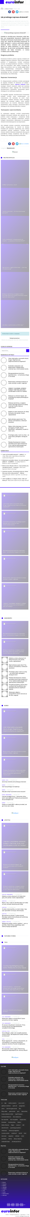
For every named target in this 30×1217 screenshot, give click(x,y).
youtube (17, 1205)
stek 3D (20, 1133)
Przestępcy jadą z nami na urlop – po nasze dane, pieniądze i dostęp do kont (18, 436)
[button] (3, 244)
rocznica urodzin (5, 1133)
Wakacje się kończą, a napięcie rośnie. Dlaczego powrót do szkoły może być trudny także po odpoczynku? (18, 405)
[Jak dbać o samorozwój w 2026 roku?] (15, 314)
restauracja (4, 1130)
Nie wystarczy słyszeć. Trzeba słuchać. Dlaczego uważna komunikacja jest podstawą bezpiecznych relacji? (15, 916)
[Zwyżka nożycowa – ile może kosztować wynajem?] (15, 202)
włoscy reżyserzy (18, 1138)
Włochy (10, 1138)
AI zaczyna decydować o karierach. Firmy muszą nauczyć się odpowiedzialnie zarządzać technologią (13, 1026)
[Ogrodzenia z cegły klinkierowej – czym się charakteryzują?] (15, 258)
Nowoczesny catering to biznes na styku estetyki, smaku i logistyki (18, 382)
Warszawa (4, 1136)
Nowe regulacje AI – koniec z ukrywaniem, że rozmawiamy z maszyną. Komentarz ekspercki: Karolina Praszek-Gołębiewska (14, 1042)
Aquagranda (22, 1106)
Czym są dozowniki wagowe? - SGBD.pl (13, 454)
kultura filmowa (5, 1125)
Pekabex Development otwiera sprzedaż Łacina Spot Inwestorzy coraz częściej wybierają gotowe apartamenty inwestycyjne (17, 444)
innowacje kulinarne (6, 1116)
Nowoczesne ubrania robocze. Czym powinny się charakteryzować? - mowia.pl (15, 466)
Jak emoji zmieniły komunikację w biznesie (14, 782)
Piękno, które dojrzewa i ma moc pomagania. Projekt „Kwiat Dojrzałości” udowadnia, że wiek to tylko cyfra (18, 428)
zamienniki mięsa (6, 1141)
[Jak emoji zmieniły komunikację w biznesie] (15, 1004)
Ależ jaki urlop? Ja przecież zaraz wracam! (13, 791)
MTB (23, 1125)
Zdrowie (4, 1195)
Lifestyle (4, 894)
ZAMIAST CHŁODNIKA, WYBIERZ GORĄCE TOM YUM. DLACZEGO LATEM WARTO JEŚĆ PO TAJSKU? (17, 389)
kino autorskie (5, 1119)
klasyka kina (23, 1119)
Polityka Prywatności (14, 1214)
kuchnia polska (11, 1122)
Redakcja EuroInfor (11, 495)
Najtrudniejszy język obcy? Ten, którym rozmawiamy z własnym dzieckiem (17, 420)
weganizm (10, 1136)
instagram (21, 1205)
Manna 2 (18, 1125)
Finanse (4, 921)
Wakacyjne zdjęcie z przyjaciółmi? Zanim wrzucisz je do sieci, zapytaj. (18, 693)
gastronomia (12, 1111)
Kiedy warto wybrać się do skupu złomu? (18, 480)
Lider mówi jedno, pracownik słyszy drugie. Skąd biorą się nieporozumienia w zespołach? (18, 359)
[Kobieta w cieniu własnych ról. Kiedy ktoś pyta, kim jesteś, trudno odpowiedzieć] (4, 413)
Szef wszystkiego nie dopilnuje (10, 787)
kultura (19, 1122)
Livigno (12, 1125)
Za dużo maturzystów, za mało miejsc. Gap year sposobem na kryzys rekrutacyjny (14, 909)
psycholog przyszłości (15, 1127)
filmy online (4, 1111)
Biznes (3, 780)
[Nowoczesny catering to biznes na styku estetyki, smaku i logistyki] (4, 383)
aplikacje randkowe (6, 1106)
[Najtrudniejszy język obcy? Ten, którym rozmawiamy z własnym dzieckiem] (4, 421)
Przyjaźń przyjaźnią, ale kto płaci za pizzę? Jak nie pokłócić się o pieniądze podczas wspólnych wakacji (18, 687)
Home (7, 1214)
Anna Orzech (21, 1103)
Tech (7, 780)
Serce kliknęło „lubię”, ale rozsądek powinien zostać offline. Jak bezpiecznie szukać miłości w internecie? (15, 1034)
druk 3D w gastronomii (11, 1108)
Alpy (5, 1103)
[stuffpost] (15, 813)
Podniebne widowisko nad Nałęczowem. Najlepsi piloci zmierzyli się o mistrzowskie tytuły (18, 367)
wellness (17, 1136)
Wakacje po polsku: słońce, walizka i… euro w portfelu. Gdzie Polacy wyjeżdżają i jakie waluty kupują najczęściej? (15, 924)
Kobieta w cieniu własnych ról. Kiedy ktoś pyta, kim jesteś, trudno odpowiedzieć (18, 413)
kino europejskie (14, 1119)
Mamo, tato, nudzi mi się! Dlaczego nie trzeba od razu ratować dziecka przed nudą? (15, 903)
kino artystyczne (17, 1116)
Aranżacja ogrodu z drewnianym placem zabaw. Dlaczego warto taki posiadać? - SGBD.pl (15, 472)
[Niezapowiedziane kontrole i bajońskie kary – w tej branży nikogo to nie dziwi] (4, 375)
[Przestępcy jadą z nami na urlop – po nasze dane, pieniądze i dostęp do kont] (4, 437)
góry (18, 1111)
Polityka (4, 1189)
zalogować (10, 340)
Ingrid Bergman (18, 1114)
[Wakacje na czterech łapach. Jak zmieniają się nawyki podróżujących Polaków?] (4, 398)
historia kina (24, 1111)
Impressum (22, 1214)
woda (22, 1136)
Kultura (4, 1185)
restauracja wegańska (14, 1130)
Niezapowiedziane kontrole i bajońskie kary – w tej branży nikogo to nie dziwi (18, 374)
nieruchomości (5, 1127)
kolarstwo (4, 1122)
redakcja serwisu (9, 8)
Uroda (3, 1192)
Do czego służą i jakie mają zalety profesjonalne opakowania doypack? (14, 456)
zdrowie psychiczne (16, 1141)
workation (4, 1138)
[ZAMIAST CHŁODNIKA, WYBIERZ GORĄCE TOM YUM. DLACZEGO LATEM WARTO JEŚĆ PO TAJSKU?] (4, 390)
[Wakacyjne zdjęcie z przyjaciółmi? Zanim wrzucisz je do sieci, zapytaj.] (5, 694)
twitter (12, 1205)
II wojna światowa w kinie (7, 1114)
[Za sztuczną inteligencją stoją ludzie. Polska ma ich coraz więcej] (15, 958)
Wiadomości (11, 148)
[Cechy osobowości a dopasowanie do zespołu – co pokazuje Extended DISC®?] (15, 230)
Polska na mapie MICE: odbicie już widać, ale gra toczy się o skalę (14, 805)
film (20, 1108)
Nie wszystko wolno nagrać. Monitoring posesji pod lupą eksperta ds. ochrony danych (15, 1049)
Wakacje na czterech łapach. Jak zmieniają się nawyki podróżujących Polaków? (18, 397)
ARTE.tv (3, 1108)
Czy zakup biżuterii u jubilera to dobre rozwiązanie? (13, 462)
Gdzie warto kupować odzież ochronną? (13, 468)
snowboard (14, 1133)
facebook (8, 1205)
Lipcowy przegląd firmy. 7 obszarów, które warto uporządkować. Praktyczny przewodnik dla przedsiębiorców (15, 797)
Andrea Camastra (12, 1103)
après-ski (15, 1106)
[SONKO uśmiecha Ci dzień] (15, 174)
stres (25, 1133)
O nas (28, 1214)
